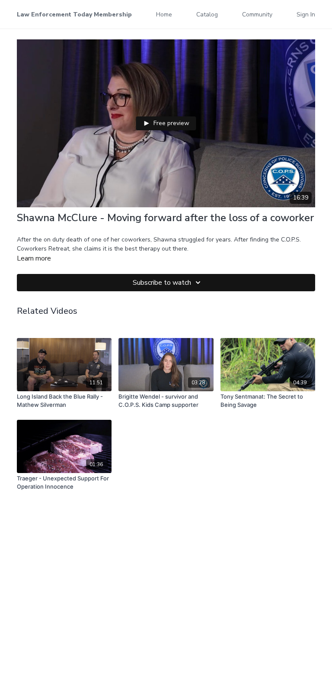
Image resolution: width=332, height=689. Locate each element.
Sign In (306, 14)
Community (257, 14)
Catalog (207, 14)
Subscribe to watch (162, 282)
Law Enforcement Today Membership (74, 14)
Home (164, 14)
